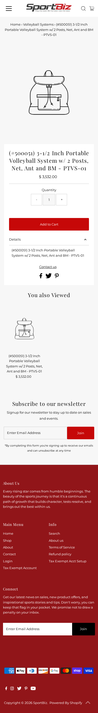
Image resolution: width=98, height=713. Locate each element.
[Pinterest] (26, 689)
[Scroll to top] (88, 703)
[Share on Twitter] (49, 277)
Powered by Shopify (66, 703)
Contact (9, 554)
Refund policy (60, 554)
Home (15, 24)
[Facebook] (6, 689)
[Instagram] (12, 689)
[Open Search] (83, 8)
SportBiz (40, 703)
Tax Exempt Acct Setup (67, 561)
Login (8, 561)
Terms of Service (62, 547)
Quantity (49, 190)
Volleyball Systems (38, 24)
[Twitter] (19, 689)
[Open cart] (91, 9)
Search (54, 533)
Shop (7, 540)
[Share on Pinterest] (57, 277)
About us (56, 540)
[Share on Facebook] (41, 277)
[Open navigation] (11, 8)
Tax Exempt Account (20, 568)
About (8, 547)
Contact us (48, 267)
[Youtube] (33, 689)
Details (15, 239)
